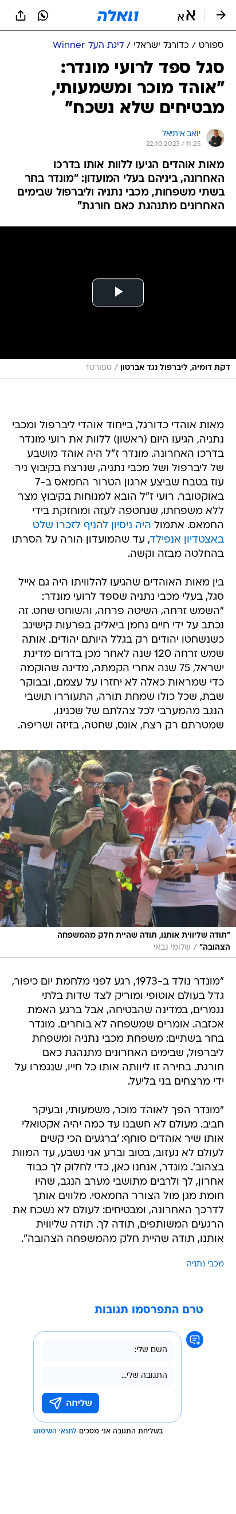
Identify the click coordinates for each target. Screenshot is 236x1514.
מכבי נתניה (205, 1264)
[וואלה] (118, 15)
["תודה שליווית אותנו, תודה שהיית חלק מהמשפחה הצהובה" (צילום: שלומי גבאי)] (118, 854)
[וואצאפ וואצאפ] (43, 15)
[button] (186, 15)
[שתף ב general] (20, 15)
